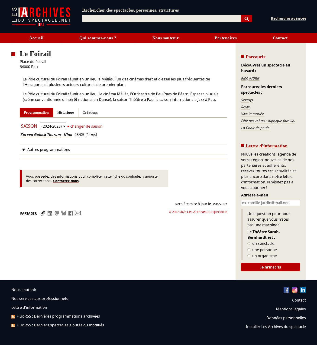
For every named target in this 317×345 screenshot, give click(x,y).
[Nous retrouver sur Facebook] (286, 291)
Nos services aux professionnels (39, 298)
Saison (30, 126)
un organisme (264, 256)
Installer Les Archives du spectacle (276, 326)
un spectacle (262, 244)
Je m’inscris (270, 267)
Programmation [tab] (36, 112)
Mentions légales (291, 309)
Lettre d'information (29, 307)
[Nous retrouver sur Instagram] (295, 291)
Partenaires (226, 38)
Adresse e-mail (254, 195)
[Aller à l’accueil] (41, 25)
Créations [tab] (90, 112)
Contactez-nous (66, 181)
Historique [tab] (65, 112)
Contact (280, 38)
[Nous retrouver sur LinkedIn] (303, 291)
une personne (264, 250)
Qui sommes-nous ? (97, 38)
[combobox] (161, 18)
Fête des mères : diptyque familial (268, 120)
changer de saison (86, 126)
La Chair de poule (255, 127)
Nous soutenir (165, 38)
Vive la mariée (252, 113)
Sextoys (247, 100)
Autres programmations (48, 149)
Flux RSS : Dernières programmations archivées (58, 316)
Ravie (245, 106)
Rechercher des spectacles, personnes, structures (130, 10)
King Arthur (250, 78)
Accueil (36, 38)
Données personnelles (286, 317)
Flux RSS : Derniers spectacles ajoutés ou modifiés (60, 325)
